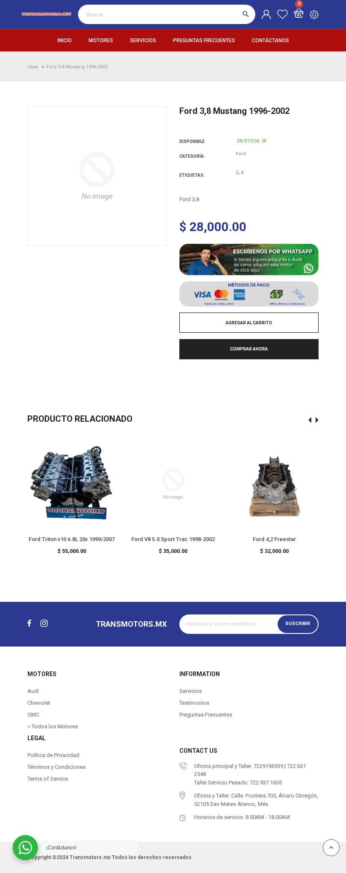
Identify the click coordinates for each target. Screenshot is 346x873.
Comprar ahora (249, 349)
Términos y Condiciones (56, 767)
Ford (241, 153)
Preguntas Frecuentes (204, 40)
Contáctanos (270, 40)
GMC (33, 714)
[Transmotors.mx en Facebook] (29, 623)
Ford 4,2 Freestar (274, 539)
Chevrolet (38, 703)
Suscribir (297, 623)
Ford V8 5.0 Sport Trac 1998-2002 (173, 539)
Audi (33, 691)
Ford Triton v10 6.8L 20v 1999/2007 (72, 539)
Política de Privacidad (53, 755)
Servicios (143, 40)
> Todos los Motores (52, 726)
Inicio (64, 40)
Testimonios (194, 703)
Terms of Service (47, 779)
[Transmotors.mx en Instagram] (44, 623)
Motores (101, 40)
